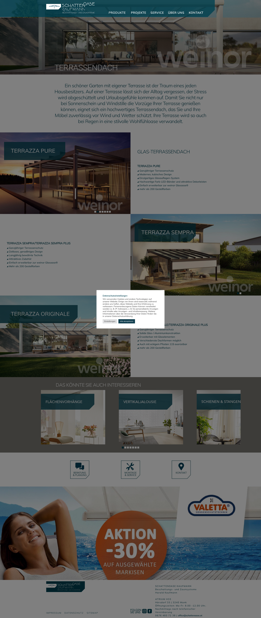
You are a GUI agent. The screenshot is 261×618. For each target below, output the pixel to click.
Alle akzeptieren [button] (126, 321)
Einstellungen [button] (109, 321)
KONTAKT (196, 12)
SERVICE (157, 12)
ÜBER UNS (176, 12)
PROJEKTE (138, 12)
